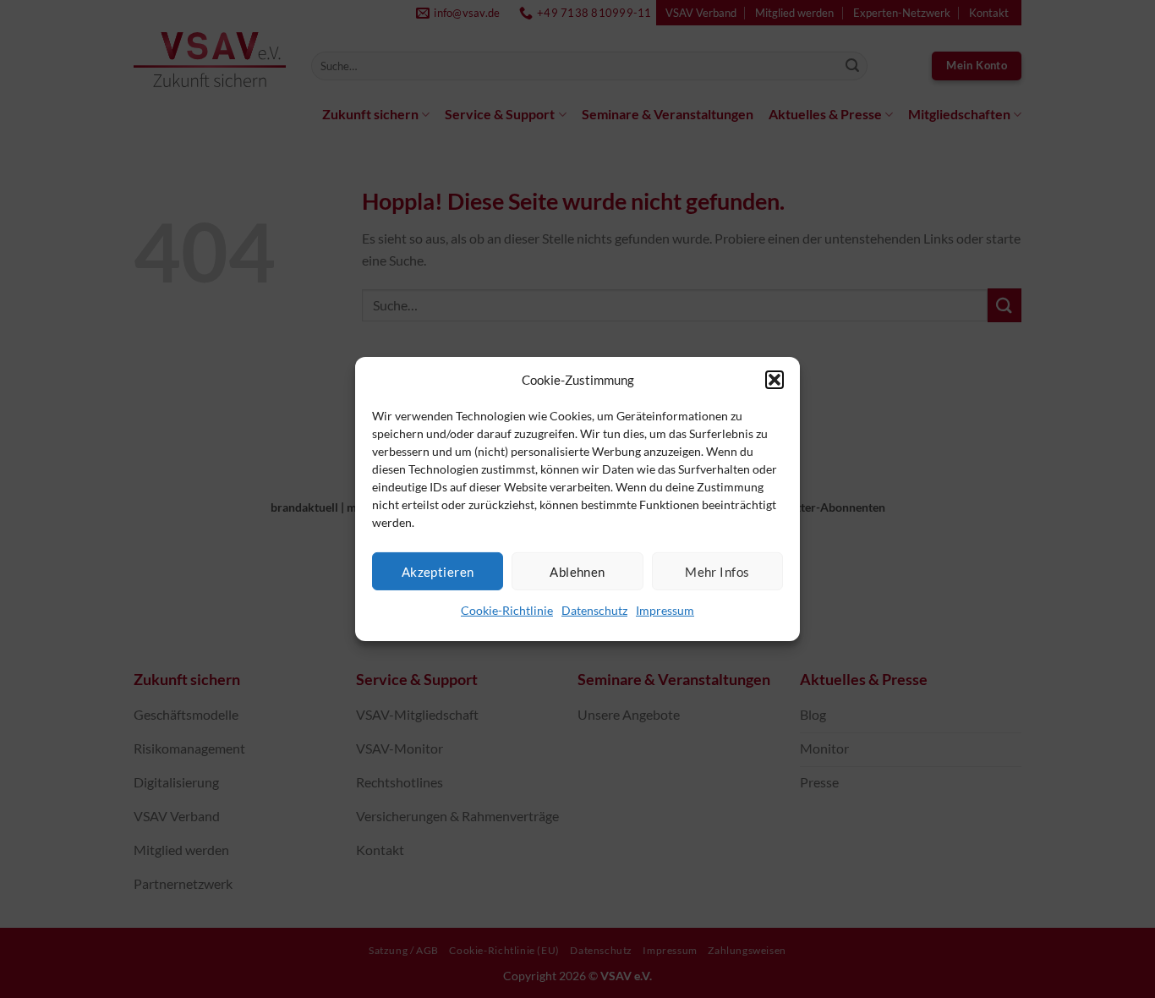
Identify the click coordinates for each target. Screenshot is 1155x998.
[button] (774, 379)
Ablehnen (577, 571)
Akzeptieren (438, 571)
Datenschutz (594, 610)
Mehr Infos (717, 571)
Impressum (665, 610)
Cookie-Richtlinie (507, 610)
